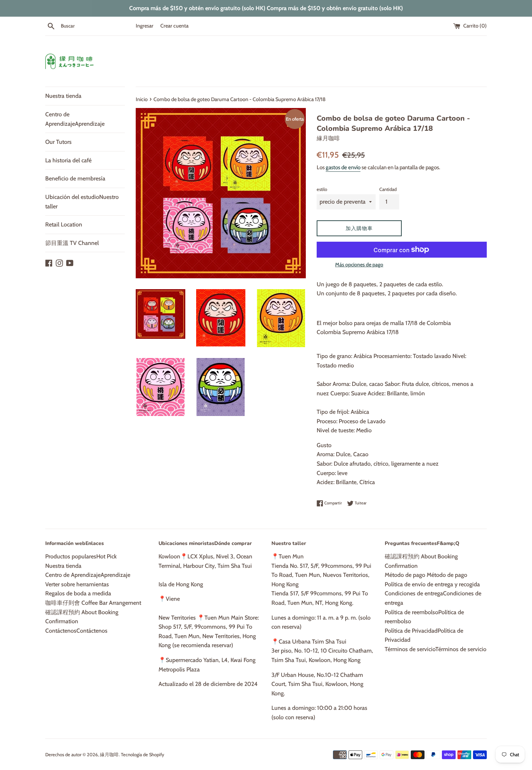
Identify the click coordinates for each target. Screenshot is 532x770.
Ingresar (144, 25)
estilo (322, 189)
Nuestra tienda (63, 95)
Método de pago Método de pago (426, 574)
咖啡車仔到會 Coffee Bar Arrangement (93, 602)
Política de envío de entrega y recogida (432, 584)
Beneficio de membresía (75, 178)
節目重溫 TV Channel (72, 243)
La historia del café (68, 160)
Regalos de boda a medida (78, 593)
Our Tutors (58, 141)
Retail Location (63, 224)
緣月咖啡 (109, 754)
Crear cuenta (174, 25)
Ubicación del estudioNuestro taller (82, 201)
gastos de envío (343, 167)
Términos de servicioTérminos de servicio (435, 649)
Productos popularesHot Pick (81, 556)
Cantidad (388, 189)
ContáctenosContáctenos (76, 630)
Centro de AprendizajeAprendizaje (75, 119)
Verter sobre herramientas (77, 584)
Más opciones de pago (359, 264)
